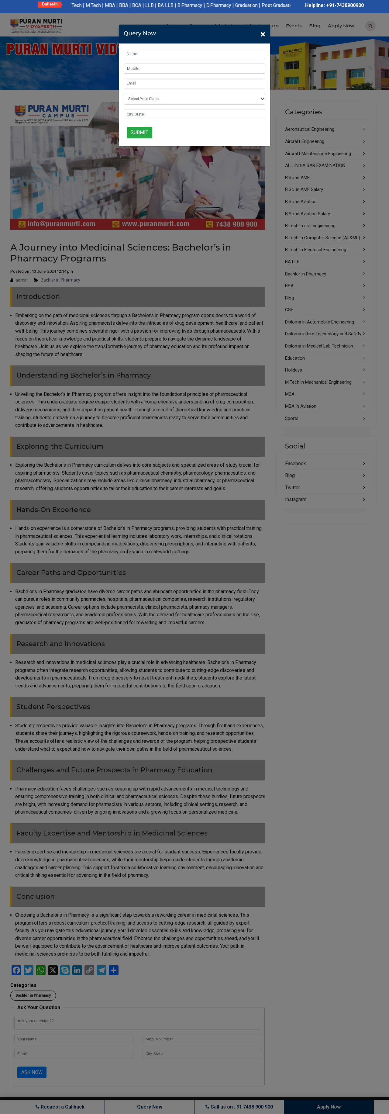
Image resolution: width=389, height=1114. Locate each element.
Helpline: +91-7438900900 (334, 5)
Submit (139, 132)
